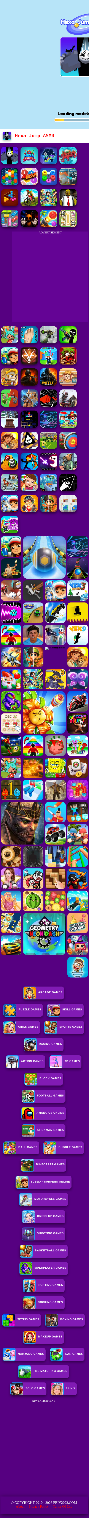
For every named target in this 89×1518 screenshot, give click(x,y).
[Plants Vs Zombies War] (9, 405)
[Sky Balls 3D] (9, 469)
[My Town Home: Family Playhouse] (29, 490)
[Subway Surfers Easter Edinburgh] (9, 511)
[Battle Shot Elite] (48, 384)
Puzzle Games (30, 1009)
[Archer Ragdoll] (29, 469)
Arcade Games (50, 992)
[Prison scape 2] (29, 342)
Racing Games (50, 1043)
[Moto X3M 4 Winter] (9, 490)
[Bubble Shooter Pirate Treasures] (48, 226)
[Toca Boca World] (9, 342)
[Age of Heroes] (48, 511)
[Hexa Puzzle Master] (29, 163)
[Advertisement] (44, 1448)
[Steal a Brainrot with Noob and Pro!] (68, 426)
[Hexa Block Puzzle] (48, 163)
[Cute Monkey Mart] (68, 384)
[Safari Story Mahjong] (9, 447)
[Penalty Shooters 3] (48, 447)
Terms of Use (62, 1506)
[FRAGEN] (29, 384)
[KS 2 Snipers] (48, 342)
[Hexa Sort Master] (48, 184)
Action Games (32, 1061)
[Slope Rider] (48, 490)
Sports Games (71, 1026)
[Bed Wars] (29, 405)
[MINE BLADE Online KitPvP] (48, 205)
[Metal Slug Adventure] (9, 384)
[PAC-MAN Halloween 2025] (29, 426)
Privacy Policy (39, 1506)
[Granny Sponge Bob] (68, 205)
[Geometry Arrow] (68, 490)
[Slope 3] (48, 426)
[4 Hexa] (29, 184)
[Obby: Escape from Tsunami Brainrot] (48, 363)
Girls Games (28, 1026)
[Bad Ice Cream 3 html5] (29, 447)
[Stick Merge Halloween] (68, 342)
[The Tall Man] (68, 405)
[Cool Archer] (68, 447)
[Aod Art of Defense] (29, 363)
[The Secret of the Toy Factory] (29, 226)
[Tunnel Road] (48, 405)
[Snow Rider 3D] (9, 426)
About (20, 1506)
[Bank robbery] (68, 469)
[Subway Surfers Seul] (9, 363)
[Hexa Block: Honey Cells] (9, 205)
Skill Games (72, 1009)
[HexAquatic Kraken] (68, 163)
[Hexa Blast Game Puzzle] (68, 184)
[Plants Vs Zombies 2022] (68, 363)
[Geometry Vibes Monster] (48, 469)
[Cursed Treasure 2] (29, 511)
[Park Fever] (9, 226)
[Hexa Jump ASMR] (9, 163)
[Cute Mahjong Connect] (68, 226)
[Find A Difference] (68, 511)
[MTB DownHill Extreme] (29, 205)
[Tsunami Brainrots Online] (9, 532)
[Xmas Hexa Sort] (9, 184)
